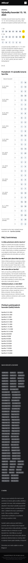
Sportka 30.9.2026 (6, 346)
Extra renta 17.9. (5, 447)
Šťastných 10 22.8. (15, 450)
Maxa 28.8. (11, 472)
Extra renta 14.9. (14, 436)
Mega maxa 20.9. (15, 428)
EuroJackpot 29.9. (6, 405)
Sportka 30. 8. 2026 (6, 314)
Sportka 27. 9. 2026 (6, 324)
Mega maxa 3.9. (5, 417)
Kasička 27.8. (20, 464)
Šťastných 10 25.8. (6, 455)
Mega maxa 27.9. (5, 430)
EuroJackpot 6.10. (16, 405)
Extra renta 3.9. (5, 444)
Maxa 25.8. (11, 469)
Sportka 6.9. (20, 383)
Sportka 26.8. (5, 372)
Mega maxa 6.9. (15, 425)
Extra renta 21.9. (5, 439)
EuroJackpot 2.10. (6, 397)
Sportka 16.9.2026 (6, 341)
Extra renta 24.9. (15, 447)
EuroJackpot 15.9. (6, 403)
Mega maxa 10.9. (15, 417)
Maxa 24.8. (4, 469)
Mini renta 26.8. (14, 478)
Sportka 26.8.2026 (6, 334)
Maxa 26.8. (19, 469)
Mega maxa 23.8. (15, 422)
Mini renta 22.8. (20, 472)
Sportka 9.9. (20, 372)
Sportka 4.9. (12, 378)
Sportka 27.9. (21, 386)
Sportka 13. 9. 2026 (6, 319)
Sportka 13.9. (5, 386)
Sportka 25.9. (13, 380)
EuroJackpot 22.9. (16, 403)
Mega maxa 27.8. (15, 414)
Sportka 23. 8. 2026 (6, 312)
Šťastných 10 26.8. (16, 455)
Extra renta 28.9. (15, 439)
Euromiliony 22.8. (6, 408)
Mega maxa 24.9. (15, 419)
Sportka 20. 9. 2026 (6, 322)
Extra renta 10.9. (14, 444)
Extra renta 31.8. (15, 433)
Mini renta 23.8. (5, 475)
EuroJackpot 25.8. (16, 397)
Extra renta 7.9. (5, 436)
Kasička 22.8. (5, 461)
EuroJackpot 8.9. (15, 400)
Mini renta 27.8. (5, 480)
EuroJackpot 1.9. (5, 400)
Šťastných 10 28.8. (16, 458)
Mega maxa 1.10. (5, 422)
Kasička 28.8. (5, 466)
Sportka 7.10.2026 (6, 348)
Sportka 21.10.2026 (6, 353)
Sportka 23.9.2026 (6, 343)
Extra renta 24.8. (5, 433)
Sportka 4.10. (5, 389)
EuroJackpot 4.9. (5, 392)
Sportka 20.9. (13, 386)
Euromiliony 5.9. (5, 411)
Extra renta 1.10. (5, 450)
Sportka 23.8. (5, 383)
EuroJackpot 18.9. (6, 394)
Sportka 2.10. (21, 380)
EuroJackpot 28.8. (14, 389)
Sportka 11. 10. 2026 (7, 329)
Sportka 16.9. (5, 375)
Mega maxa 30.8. (5, 425)
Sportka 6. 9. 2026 (6, 317)
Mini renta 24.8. (14, 475)
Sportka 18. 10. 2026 (7, 331)
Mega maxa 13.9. (5, 428)
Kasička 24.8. (20, 461)
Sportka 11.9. (20, 378)
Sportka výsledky (15, 231)
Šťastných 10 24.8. (16, 453)
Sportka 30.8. (13, 383)
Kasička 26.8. (12, 464)
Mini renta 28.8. (14, 480)
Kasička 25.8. (5, 464)
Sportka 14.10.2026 (6, 350)
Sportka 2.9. (12, 372)
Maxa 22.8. (12, 466)
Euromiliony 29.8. (15, 408)
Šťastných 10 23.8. (6, 453)
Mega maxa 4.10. (15, 430)
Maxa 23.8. (19, 466)
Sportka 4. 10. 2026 (6, 326)
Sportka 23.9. (13, 375)
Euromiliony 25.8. (15, 411)
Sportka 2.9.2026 (6, 336)
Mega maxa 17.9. (5, 419)
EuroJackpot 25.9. (16, 394)
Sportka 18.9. (5, 380)
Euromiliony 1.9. (5, 414)
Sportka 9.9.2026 (6, 338)
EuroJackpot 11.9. (16, 392)
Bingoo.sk (4, 548)
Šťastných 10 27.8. (6, 458)
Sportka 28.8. (5, 378)
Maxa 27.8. (4, 472)
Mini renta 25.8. (5, 478)
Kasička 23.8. (12, 461)
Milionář (5, 3)
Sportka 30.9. (21, 375)
